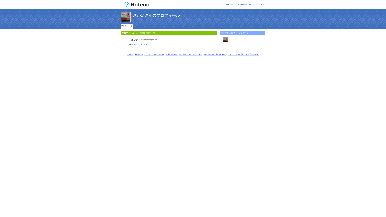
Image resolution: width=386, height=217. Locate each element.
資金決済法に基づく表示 (215, 54)
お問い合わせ (172, 54)
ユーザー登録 (241, 4)
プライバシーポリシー (154, 54)
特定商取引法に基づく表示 (190, 54)
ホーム (130, 54)
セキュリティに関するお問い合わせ (243, 54)
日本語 (229, 4)
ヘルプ (261, 4)
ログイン (252, 4)
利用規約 (139, 54)
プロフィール (127, 26)
